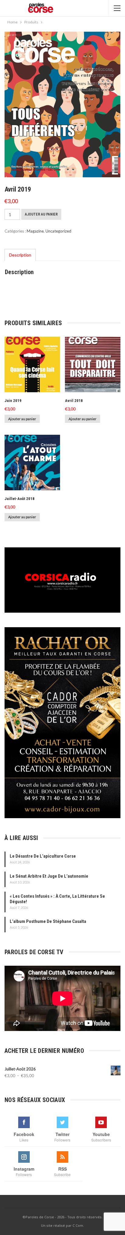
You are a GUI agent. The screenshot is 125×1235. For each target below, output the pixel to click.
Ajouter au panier (41, 214)
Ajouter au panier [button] (22, 419)
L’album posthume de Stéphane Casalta (48, 921)
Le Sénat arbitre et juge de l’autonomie (49, 876)
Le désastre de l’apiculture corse (43, 856)
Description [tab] (20, 254)
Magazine (35, 231)
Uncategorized (58, 231)
